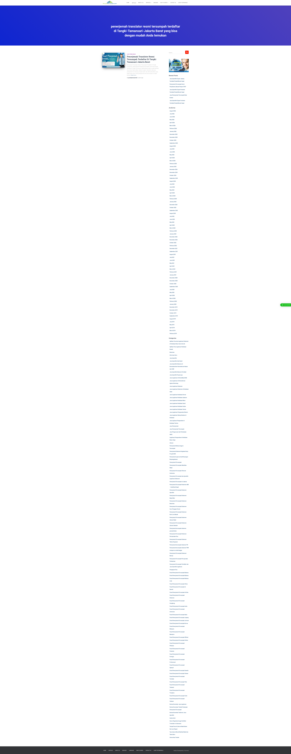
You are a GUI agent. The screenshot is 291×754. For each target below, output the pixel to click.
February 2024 (173, 198)
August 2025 (173, 146)
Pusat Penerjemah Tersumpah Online (179, 640)
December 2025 (173, 134)
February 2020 (173, 301)
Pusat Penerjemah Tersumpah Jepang (179, 617)
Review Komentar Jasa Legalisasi (178, 704)
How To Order (163, 2)
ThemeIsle (186, 750)
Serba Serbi (172, 718)
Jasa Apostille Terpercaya (176, 375)
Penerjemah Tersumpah (175, 462)
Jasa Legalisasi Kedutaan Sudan (178, 406)
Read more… (134, 75)
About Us (140, 2)
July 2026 (172, 113)
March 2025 (172, 160)
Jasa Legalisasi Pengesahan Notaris (179, 412)
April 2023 (172, 225)
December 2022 (173, 236)
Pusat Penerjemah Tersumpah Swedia (179, 670)
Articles (134, 2)
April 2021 (172, 266)
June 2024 (172, 187)
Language (155, 2)
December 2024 (173, 169)
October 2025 (173, 140)
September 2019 (174, 316)
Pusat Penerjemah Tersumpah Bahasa (179, 572)
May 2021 (172, 263)
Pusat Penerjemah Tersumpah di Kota (179, 592)
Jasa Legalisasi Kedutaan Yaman (178, 409)
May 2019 (172, 324)
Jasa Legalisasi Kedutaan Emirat (178, 394)
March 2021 (172, 269)
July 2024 (172, 184)
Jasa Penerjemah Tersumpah (177, 429)
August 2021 (173, 254)
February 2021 (173, 272)
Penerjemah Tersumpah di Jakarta (178, 481)
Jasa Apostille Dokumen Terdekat (178, 372)
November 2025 (173, 137)
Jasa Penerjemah (131, 54)
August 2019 (173, 318)
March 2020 (172, 298)
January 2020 (173, 304)
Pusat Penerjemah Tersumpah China (179, 584)
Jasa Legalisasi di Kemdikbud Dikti (178, 377)
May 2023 (172, 222)
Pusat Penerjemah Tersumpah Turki (178, 695)
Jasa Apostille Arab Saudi (176, 361)
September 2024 (174, 178)
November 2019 (173, 310)
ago (140, 77)
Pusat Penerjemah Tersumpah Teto (178, 682)
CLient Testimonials (183, 2)
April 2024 (172, 193)
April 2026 (172, 122)
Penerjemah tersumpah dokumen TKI (179, 544)
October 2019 (173, 313)
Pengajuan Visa (173, 569)
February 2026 (173, 128)
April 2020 (172, 295)
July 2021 (172, 257)
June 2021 (172, 260)
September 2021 (174, 251)
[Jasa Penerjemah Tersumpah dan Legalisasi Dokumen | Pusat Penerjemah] (109, 3)
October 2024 (173, 175)
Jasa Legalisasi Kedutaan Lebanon (178, 397)
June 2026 (172, 116)
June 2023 (172, 219)
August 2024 (173, 181)
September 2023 (174, 210)
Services (148, 2)
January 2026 (173, 131)
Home (128, 2)
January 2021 (173, 275)
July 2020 (172, 289)
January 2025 (173, 166)
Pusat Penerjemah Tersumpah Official (179, 637)
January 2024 (173, 201)
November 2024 (173, 172)
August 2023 (173, 213)
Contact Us (173, 2)
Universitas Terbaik (174, 737)
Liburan (171, 443)
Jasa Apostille (173, 358)
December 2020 (173, 277)
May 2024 (172, 190)
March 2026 (172, 125)
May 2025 (172, 154)
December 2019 (173, 307)
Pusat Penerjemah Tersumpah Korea (179, 623)
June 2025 (172, 152)
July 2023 (172, 216)
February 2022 (173, 245)
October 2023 (173, 207)
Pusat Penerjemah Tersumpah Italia (178, 614)
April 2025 (172, 157)
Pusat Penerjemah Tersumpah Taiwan (179, 673)
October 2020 (173, 283)
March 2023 (172, 228)
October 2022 (173, 242)
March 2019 (172, 330)
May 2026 (172, 119)
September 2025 (174, 143)
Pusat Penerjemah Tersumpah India (178, 606)
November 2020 (173, 280)
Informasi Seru (173, 355)
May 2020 (172, 292)
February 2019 (173, 333)
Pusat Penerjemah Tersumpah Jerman (179, 620)
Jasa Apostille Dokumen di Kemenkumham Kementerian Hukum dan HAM (179, 366)
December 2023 (173, 204)
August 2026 (173, 111)
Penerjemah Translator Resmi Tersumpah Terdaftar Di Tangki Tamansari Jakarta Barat (141, 59)
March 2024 (172, 195)
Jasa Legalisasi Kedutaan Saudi (178, 403)
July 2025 (172, 149)
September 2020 (174, 286)
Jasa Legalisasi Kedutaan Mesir (178, 400)
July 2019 (172, 321)
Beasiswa (172, 352)
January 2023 (173, 234)
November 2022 (173, 239)
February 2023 (173, 231)
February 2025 (173, 163)
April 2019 (172, 327)
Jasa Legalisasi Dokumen (176, 386)
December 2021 (173, 248)
